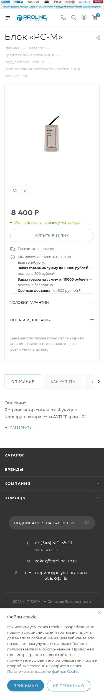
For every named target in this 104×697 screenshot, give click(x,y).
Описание (22, 382)
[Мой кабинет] (84, 18)
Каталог (14, 455)
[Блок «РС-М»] (52, 134)
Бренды (13, 469)
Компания (17, 483)
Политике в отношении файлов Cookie (43, 671)
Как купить (63, 382)
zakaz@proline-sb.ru (56, 561)
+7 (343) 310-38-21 (53, 543)
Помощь (14, 498)
